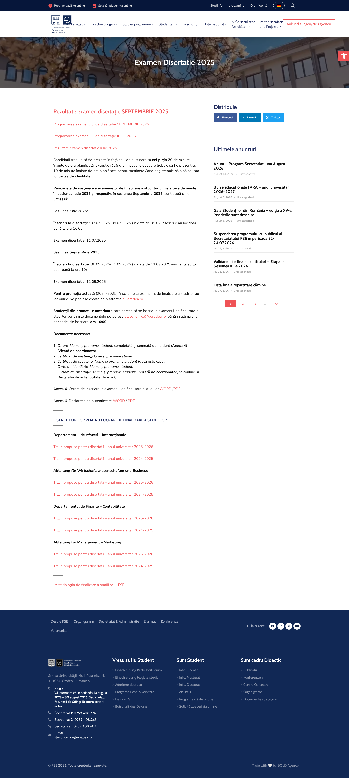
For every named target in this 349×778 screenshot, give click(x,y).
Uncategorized (247, 174)
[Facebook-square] (272, 626)
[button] (343, 56)
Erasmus (150, 621)
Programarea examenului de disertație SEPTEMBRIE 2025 (101, 124)
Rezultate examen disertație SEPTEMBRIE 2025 (110, 111)
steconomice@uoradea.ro (145, 316)
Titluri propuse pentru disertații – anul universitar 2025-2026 (103, 446)
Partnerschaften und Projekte (271, 24)
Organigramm (84, 621)
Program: (60, 688)
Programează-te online (196, 699)
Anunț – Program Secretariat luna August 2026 (249, 166)
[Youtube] (297, 626)
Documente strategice (260, 699)
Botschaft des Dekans (131, 706)
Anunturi (185, 692)
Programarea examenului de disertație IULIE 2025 (94, 136)
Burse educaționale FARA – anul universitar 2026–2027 (251, 189)
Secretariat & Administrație (119, 621)
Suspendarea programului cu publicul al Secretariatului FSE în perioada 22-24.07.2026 (248, 238)
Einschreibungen (102, 24)
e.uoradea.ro (133, 299)
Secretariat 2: (75, 720)
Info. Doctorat (189, 685)
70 (276, 303)
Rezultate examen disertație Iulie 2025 (85, 148)
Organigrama (252, 692)
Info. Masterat (189, 677)
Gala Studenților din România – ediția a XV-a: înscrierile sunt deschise (253, 212)
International (214, 24)
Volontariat (59, 631)
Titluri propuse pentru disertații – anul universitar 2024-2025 (103, 458)
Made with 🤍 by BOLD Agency (275, 765)
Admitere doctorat (128, 685)
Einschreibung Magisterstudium (138, 677)
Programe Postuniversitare (134, 692)
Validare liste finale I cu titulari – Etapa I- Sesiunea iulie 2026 (249, 263)
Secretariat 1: (75, 713)
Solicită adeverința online (115, 6)
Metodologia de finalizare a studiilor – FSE (88, 584)
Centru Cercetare (256, 685)
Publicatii (250, 670)
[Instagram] (288, 626)
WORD (166, 388)
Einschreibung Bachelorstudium (138, 670)
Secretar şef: (75, 726)
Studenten (166, 24)
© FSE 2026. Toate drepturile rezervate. (77, 765)
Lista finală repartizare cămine (240, 285)
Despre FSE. (60, 621)
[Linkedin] (280, 626)
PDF (176, 388)
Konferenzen (170, 621)
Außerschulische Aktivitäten (243, 24)
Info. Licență (188, 670)
